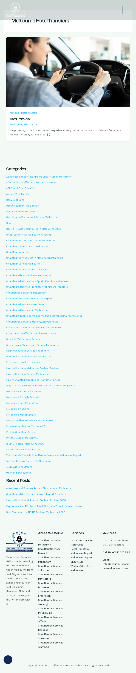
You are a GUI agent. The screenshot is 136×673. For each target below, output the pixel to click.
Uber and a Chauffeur (18, 472)
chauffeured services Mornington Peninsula (32, 321)
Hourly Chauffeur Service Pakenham (27, 350)
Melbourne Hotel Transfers (23, 112)
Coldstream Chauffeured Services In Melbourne (34, 327)
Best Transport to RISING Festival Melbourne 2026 (35, 512)
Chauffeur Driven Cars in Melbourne (27, 246)
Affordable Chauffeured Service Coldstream (31, 182)
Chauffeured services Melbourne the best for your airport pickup (44, 315)
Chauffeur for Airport (18, 252)
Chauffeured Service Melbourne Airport (29, 298)
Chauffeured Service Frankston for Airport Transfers (37, 286)
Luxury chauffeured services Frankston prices (33, 379)
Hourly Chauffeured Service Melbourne (29, 356)
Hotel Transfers (19, 119)
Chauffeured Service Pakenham (25, 304)
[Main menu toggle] (126, 10)
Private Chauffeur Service (21, 432)
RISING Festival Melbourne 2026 (25, 443)
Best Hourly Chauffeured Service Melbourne (32, 217)
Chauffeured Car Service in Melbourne (28, 275)
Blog (8, 223)
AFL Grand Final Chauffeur (21, 188)
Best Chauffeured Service (21, 211)
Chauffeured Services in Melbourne (27, 310)
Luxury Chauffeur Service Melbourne (27, 374)
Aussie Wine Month (17, 194)
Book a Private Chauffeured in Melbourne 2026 (33, 228)
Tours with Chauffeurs (19, 466)
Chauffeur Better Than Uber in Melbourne (30, 240)
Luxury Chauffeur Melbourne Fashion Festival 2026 (36, 500)
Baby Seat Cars (15, 199)
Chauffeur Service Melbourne (23, 263)
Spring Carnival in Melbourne (23, 449)
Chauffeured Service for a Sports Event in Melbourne (37, 281)
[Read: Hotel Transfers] (68, 71)
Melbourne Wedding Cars (21, 414)
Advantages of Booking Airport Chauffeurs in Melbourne (39, 176)
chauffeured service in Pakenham (26, 292)
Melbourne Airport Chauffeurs (23, 391)
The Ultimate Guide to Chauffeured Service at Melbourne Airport (43, 455)
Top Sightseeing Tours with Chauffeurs (29, 461)
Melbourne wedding (17, 408)
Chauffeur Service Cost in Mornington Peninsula (34, 257)
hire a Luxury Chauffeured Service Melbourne (32, 345)
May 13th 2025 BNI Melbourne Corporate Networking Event (40, 385)
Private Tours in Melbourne (22, 437)
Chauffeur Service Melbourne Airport (27, 269)
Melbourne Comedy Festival (22, 397)
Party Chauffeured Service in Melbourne (29, 420)
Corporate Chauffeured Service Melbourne (31, 333)
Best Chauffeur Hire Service (22, 205)
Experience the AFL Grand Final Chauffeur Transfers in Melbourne (44, 506)
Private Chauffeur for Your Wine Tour (27, 426)
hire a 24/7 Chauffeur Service (23, 339)
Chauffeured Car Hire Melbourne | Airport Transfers (36, 494)
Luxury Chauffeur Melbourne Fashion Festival (32, 368)
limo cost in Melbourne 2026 (23, 362)
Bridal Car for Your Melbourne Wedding (28, 234)
